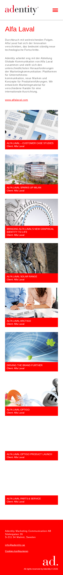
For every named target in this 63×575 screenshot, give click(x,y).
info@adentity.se (15, 545)
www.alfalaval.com (16, 99)
